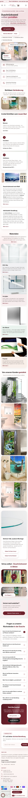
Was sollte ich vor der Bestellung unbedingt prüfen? (11, 698)
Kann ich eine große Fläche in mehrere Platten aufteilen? (12, 692)
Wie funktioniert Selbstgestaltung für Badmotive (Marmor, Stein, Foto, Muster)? (12, 667)
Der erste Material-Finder (18, 795)
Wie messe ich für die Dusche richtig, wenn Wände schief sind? (12, 651)
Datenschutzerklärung (5, 791)
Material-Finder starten (13, 613)
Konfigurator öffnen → (8, 148)
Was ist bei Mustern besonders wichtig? (10, 674)
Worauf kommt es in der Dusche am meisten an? (12, 645)
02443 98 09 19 (14, 720)
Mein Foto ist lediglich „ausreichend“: (12, 680)
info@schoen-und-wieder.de (10, 776)
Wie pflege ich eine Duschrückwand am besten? (12, 685)
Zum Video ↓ (5, 130)
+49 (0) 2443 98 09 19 (8, 774)
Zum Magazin (8, 595)
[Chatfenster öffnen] (3, 795)
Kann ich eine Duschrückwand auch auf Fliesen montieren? (12, 632)
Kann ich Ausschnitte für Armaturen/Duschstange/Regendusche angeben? (13, 658)
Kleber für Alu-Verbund (10, 555)
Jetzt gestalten (7, 29)
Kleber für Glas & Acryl (10, 551)
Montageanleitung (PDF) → (9, 167)
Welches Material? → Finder (10, 33)
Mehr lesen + (14, 241)
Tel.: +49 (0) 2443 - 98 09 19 (8, 764)
